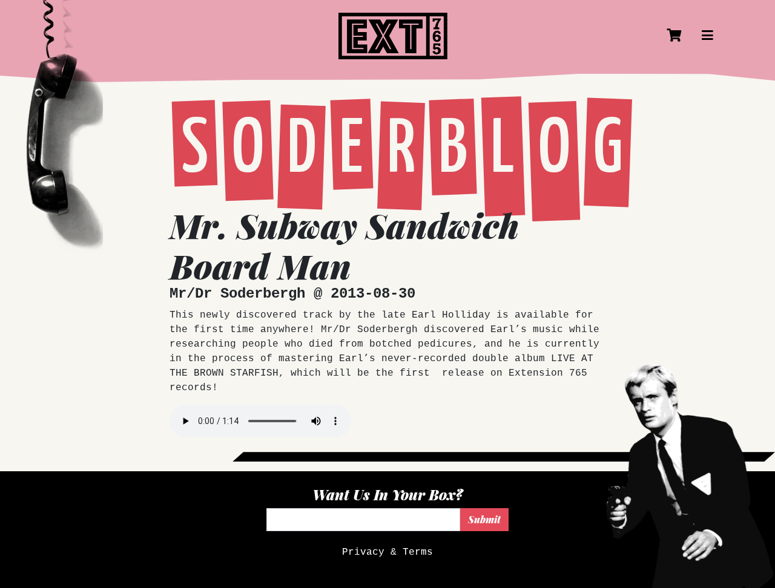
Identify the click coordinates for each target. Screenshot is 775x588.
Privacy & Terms (387, 552)
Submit (484, 519)
